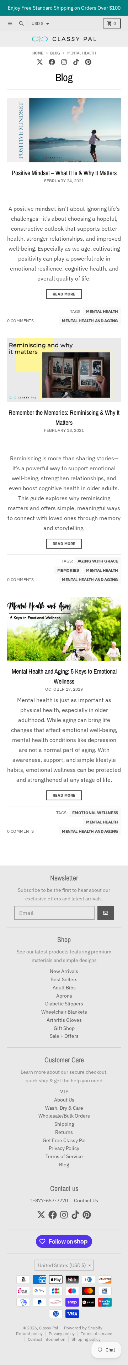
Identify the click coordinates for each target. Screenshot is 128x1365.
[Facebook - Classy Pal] (52, 62)
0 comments (20, 320)
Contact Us (86, 1200)
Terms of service (96, 1333)
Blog (55, 53)
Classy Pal (48, 1327)
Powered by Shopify (83, 1327)
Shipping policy (86, 1339)
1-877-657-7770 (49, 1200)
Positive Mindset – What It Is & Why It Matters (64, 172)
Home (37, 53)
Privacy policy (62, 1333)
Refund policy (29, 1333)
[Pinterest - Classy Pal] (88, 62)
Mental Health (102, 311)
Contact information (46, 1339)
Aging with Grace (98, 561)
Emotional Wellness (95, 812)
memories (68, 570)
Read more (64, 294)
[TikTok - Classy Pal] (76, 62)
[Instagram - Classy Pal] (64, 62)
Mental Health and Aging (90, 320)
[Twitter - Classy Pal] (39, 62)
